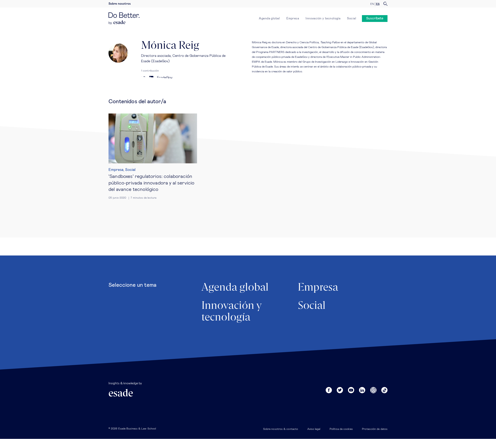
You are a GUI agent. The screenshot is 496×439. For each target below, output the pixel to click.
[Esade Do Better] (124, 16)
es (378, 4)
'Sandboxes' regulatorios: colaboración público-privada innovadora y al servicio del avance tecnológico (151, 183)
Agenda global (269, 18)
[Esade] (117, 22)
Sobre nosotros (119, 3)
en (372, 4)
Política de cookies (341, 429)
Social (351, 18)
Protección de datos (375, 429)
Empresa (292, 18)
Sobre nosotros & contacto (280, 429)
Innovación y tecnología (323, 18)
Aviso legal (313, 429)
